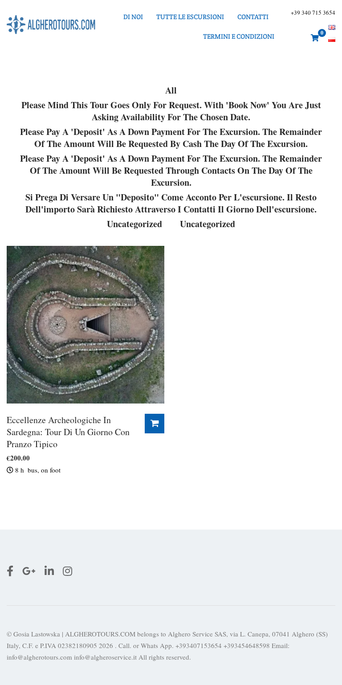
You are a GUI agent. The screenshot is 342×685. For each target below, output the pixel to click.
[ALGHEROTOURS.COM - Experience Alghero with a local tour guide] (51, 26)
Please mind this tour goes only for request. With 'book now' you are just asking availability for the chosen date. (171, 111)
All (171, 90)
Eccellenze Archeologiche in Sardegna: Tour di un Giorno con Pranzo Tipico (68, 432)
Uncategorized (134, 224)
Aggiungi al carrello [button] (154, 423)
